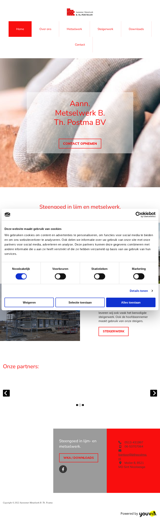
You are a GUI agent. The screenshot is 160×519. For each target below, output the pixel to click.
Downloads (136, 29)
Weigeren (29, 302)
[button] (80, 143)
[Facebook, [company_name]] (63, 469)
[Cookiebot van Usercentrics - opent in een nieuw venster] (138, 215)
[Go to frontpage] (80, 12)
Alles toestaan (130, 302)
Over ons (45, 29)
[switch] (60, 276)
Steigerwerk (105, 29)
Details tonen (139, 290)
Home (20, 29)
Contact (80, 45)
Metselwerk (74, 29)
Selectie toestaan (80, 302)
